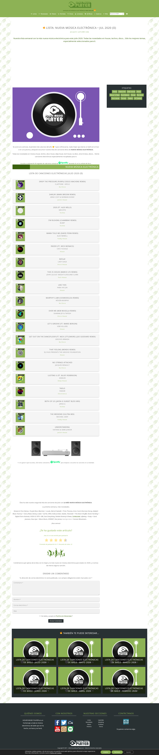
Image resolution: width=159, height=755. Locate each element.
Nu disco (140, 95)
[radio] (46, 540)
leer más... (35, 657)
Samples (98, 14)
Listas (34, 14)
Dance (115, 92)
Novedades (44, 14)
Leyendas (80, 14)
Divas (71, 14)
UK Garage (138, 98)
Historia (62, 14)
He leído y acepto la (57, 616)
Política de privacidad (64, 616)
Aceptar (105, 752)
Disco (139, 92)
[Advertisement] (79, 59)
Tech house (115, 98)
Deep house (131, 92)
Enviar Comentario (56, 621)
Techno (123, 98)
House (133, 95)
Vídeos (53, 14)
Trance (130, 98)
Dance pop (122, 92)
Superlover (76, 516)
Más (106, 14)
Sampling (101, 722)
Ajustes (128, 752)
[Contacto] (127, 14)
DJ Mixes (89, 14)
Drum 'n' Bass (114, 95)
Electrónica (125, 95)
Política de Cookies (55, 753)
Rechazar (117, 752)
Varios (101, 726)
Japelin (74, 32)
